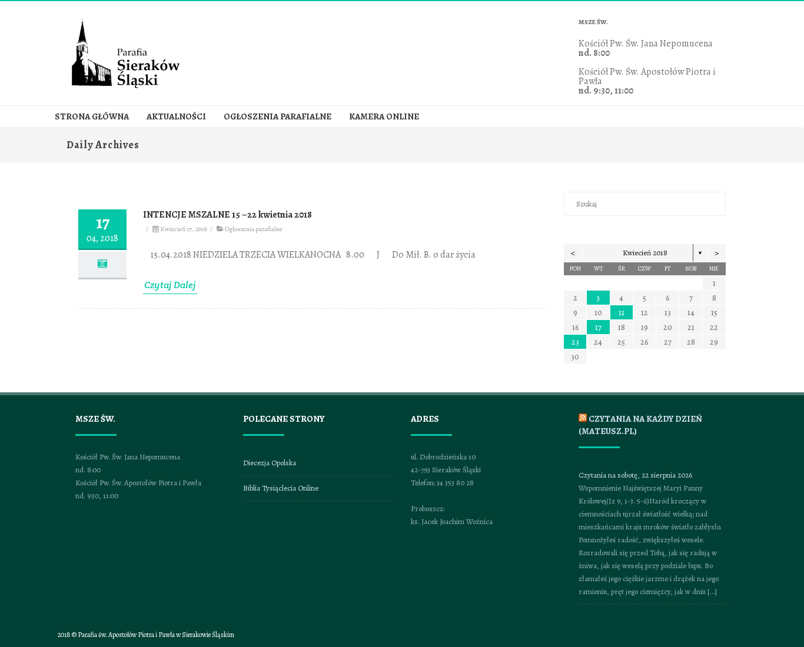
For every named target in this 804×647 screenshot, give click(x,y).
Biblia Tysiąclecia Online (280, 488)
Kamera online (384, 116)
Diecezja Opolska (269, 463)
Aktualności (176, 116)
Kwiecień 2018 (645, 253)
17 (598, 327)
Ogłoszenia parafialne (277, 116)
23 (575, 342)
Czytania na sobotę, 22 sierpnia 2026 (635, 475)
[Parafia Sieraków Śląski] (126, 86)
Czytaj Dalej (170, 285)
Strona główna (92, 116)
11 (621, 312)
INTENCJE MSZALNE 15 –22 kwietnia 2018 (227, 214)
